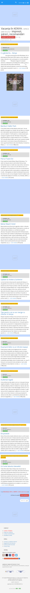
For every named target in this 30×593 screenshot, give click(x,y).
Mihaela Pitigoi (7, 49)
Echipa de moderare (8, 532)
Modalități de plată (8, 535)
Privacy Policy (7, 546)
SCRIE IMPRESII (24, 495)
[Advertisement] (15, 196)
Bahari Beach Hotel (8, 224)
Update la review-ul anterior (11, 279)
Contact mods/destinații (9, 533)
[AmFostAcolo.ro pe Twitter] (16, 554)
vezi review (22, 68)
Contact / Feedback (8, 530)
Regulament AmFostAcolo (9, 543)
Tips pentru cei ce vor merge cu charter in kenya (13, 313)
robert (5, 343)
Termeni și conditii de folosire (10, 541)
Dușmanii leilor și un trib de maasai (14, 347)
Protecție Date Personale (9, 544)
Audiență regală (7, 380)
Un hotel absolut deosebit (11, 466)
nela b (5, 122)
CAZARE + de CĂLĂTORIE (8, 37)
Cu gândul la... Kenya (9, 53)
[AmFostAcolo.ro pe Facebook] (10, 554)
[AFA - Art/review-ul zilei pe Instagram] (3, 554)
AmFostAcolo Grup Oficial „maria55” (11, 558)
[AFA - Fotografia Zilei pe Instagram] (7, 554)
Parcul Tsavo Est (7, 159)
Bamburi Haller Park (8, 126)
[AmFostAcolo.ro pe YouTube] (13, 554)
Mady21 (5, 275)
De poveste (5, 433)
